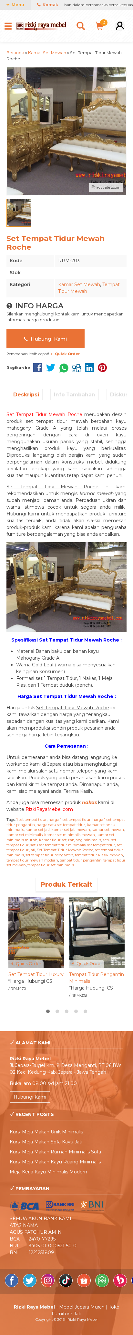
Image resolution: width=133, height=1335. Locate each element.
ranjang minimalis (84, 840)
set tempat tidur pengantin (49, 855)
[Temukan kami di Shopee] (84, 1286)
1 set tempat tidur (31, 819)
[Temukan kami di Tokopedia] (102, 1286)
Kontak (50, 4)
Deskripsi (26, 395)
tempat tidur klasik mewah (99, 855)
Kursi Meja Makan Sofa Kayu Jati (46, 1142)
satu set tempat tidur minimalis (58, 845)
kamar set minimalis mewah (69, 834)
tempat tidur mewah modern (32, 860)
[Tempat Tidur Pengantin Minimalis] (97, 932)
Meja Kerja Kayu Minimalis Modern (48, 1172)
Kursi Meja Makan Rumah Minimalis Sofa (55, 1152)
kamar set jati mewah (70, 829)
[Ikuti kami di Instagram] (48, 1286)
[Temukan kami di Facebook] (12, 1286)
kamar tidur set (52, 840)
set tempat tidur (101, 845)
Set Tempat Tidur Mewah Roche (65, 850)
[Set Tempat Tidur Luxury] (36, 932)
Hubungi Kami (48, 339)
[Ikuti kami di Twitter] (30, 1286)
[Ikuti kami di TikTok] (66, 1286)
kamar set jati (38, 829)
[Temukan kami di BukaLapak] (120, 1286)
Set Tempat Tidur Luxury (36, 974)
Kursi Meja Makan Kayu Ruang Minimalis (55, 1162)
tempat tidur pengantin (81, 860)
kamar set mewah (108, 829)
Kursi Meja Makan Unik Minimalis (46, 1132)
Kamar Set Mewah (79, 284)
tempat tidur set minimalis (50, 865)
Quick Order (28, 963)
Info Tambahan (74, 395)
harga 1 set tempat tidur (69, 819)
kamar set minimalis (24, 834)
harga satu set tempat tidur (60, 824)
